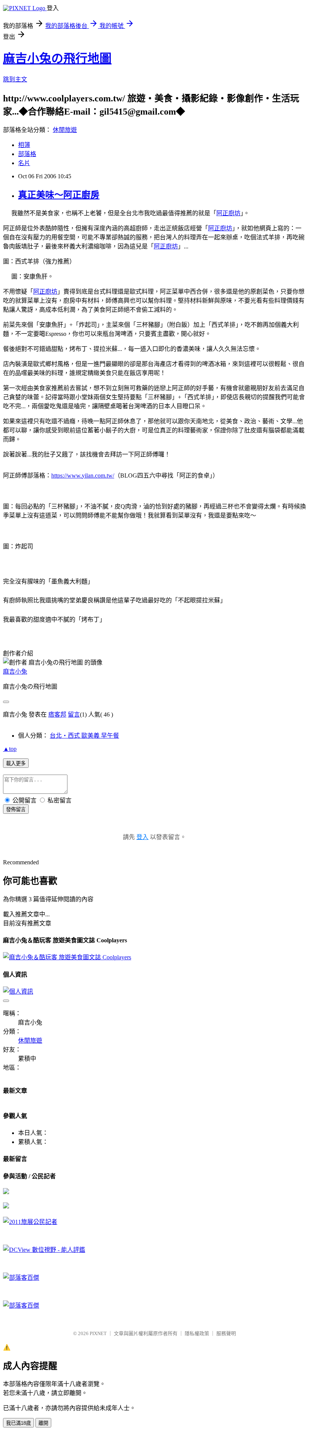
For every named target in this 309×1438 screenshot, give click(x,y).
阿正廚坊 (228, 213)
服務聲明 (226, 1333)
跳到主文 (15, 79)
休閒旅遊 (65, 130)
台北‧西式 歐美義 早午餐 (84, 735)
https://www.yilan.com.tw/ (82, 475)
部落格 (27, 154)
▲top (10, 749)
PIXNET (98, 1333)
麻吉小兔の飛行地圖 (57, 58)
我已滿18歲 (18, 1423)
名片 (24, 163)
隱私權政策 (197, 1333)
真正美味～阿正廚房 (58, 195)
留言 (74, 714)
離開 (43, 1423)
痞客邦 (57, 714)
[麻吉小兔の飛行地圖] (6, 1192)
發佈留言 (16, 809)
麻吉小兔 (15, 671)
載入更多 (16, 763)
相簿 (24, 145)
